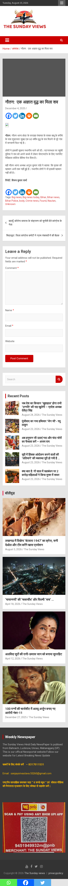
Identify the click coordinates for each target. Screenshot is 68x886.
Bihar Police (11, 200)
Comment (12, 268)
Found (43, 200)
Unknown (10, 204)
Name (9, 310)
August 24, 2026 (31, 414)
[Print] (29, 116)
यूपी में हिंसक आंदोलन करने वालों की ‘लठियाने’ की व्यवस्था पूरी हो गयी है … (41, 456)
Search (59, 379)
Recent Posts (18, 396)
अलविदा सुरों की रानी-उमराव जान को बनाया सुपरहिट (33, 654)
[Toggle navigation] (7, 40)
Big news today (31, 197)
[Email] (36, 116)
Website (9, 341)
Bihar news (53, 197)
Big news (17, 197)
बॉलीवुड (10, 493)
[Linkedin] (22, 116)
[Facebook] (9, 116)
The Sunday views (34, 873)
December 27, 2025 (16, 717)
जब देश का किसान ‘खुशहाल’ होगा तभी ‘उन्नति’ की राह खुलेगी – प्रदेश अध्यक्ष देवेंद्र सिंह (42, 406)
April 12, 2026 (12, 658)
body (22, 200)
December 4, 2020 (15, 108)
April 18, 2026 (12, 604)
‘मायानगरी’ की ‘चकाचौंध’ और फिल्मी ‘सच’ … (29, 599)
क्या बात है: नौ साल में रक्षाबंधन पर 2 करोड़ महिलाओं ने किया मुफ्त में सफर (40, 472)
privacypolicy (55, 873)
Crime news (32, 200)
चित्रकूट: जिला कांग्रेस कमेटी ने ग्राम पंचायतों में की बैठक (32, 235)
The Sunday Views (52, 414)
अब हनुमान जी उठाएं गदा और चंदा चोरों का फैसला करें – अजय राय (42, 439)
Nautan (52, 200)
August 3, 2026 (13, 549)
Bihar (43, 197)
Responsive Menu (61, 3)
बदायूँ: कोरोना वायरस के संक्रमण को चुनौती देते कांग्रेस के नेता (35, 222)
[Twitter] (15, 116)
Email (9, 325)
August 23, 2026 (31, 429)
